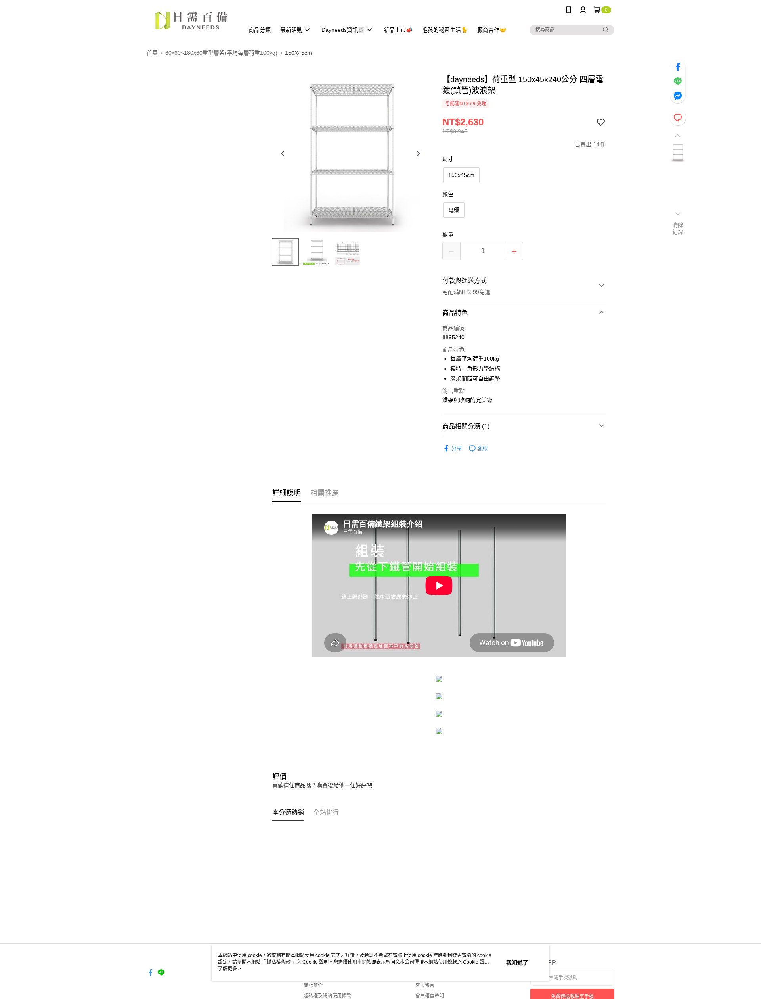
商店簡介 (313, 985)
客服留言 (424, 985)
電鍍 (453, 210)
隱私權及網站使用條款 (327, 996)
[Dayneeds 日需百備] (191, 21)
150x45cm (461, 175)
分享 (456, 448)
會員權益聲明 (429, 996)
